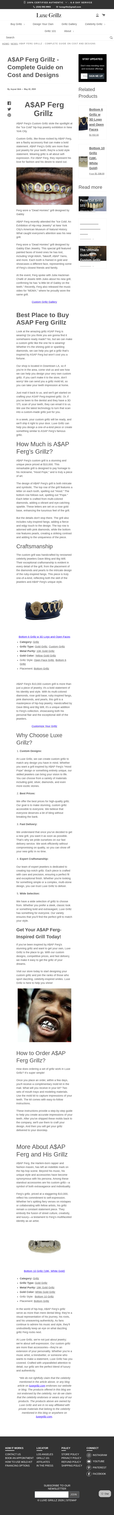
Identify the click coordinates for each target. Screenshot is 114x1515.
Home (5, 44)
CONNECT (93, 1448)
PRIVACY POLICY (71, 1458)
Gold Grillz (41, 646)
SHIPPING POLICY (71, 1465)
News (14, 44)
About (68, 31)
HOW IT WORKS (14, 1448)
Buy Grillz (17, 24)
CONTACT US (13, 1454)
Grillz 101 (50, 31)
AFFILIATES (43, 1462)
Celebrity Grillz (94, 24)
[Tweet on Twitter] (11, 109)
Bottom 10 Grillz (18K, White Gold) (44, 1271)
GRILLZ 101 (43, 1458)
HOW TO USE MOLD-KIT (18, 1462)
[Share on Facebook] (11, 103)
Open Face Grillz (44, 660)
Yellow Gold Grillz (45, 655)
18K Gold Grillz (45, 1287)
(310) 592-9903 (43, 7)
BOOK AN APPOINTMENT (19, 1458)
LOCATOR (42, 1448)
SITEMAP (71, 1500)
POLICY (65, 1448)
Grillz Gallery (69, 24)
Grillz (36, 642)
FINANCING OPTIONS (17, 1465)
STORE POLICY (70, 1454)
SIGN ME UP (96, 76)
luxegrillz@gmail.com (70, 7)
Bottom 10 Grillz (44, 1296)
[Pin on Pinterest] (11, 115)
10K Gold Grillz (45, 651)
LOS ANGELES (45, 1454)
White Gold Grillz (45, 1292)
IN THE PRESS (45, 1465)
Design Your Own (43, 24)
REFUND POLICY (71, 1462)
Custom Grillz (57, 646)
